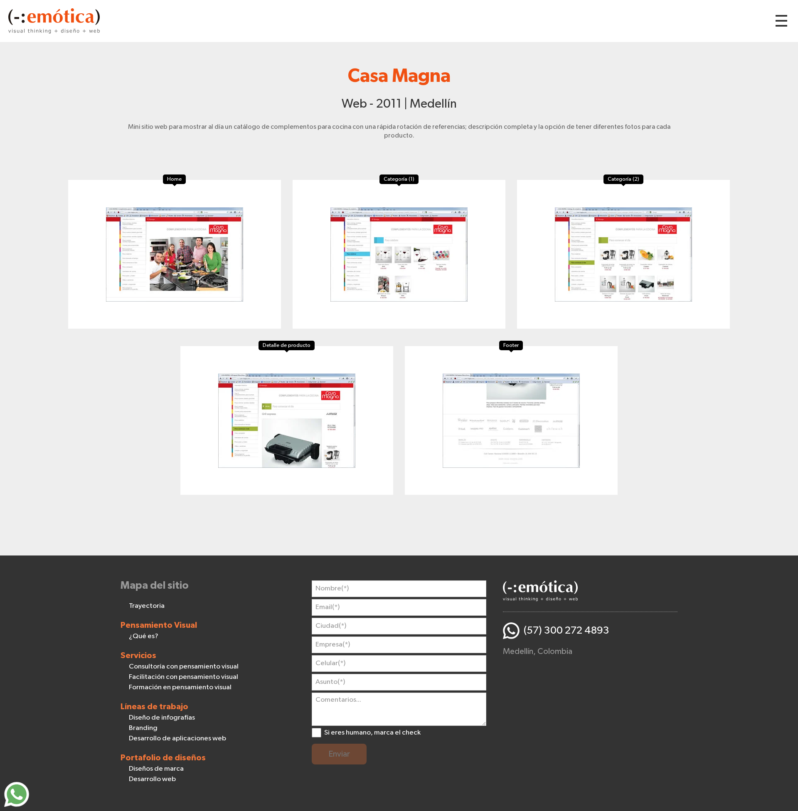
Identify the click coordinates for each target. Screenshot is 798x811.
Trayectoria (147, 605)
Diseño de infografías (162, 717)
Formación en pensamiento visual (180, 687)
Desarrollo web (152, 779)
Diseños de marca (156, 768)
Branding (143, 728)
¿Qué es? (143, 636)
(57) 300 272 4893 (566, 630)
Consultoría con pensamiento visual (184, 666)
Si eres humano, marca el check (372, 732)
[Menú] (781, 20)
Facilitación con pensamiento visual (183, 677)
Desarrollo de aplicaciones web (177, 738)
